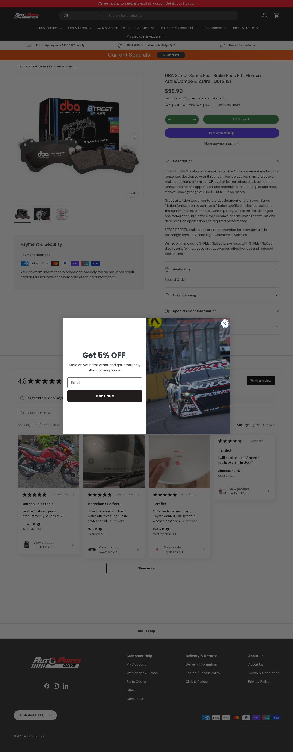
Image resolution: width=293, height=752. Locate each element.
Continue (104, 396)
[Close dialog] (224, 323)
